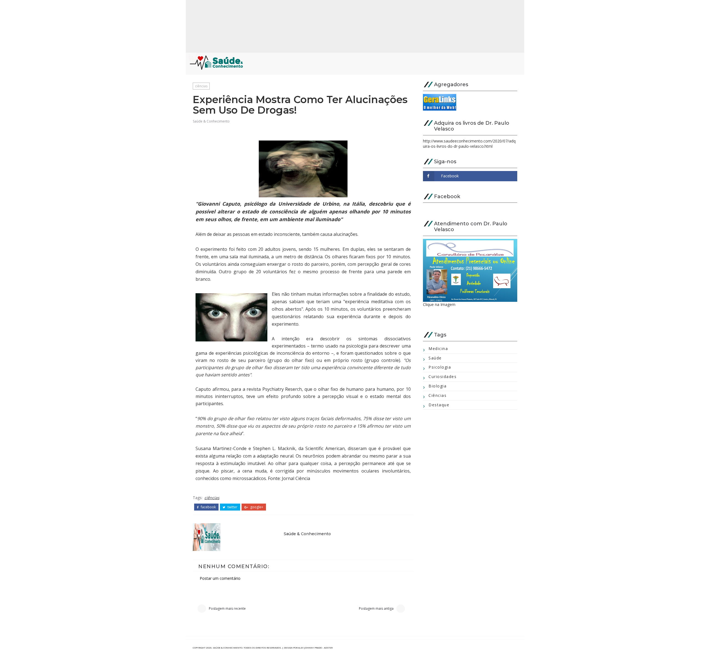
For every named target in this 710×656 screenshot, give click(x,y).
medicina (438, 348)
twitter (232, 507)
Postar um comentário (220, 578)
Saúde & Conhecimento (211, 121)
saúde (435, 358)
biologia (437, 386)
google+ (256, 507)
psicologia (439, 367)
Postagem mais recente (227, 608)
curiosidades (442, 376)
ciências (201, 86)
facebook (208, 507)
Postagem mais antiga (376, 608)
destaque (438, 404)
